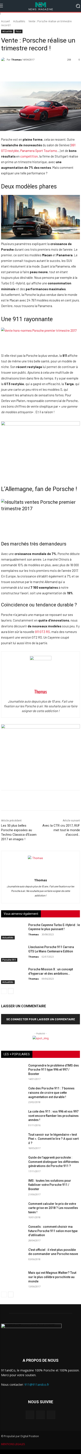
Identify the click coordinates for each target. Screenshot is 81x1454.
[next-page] (10, 991)
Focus (18, 31)
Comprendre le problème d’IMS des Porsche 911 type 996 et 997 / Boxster (53, 1070)
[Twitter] (51, 1415)
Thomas (16, 59)
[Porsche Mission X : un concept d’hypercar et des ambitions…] (13, 975)
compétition (29, 156)
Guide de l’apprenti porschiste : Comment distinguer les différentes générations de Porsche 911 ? (53, 1162)
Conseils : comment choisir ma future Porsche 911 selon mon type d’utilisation (53, 1231)
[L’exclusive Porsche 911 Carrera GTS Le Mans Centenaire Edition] (13, 953)
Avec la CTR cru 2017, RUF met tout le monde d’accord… (61, 830)
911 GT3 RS (42, 632)
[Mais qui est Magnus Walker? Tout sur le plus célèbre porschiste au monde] (13, 1279)
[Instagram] (40, 1415)
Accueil (5, 21)
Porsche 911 (9, 959)
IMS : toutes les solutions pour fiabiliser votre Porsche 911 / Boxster (49, 1185)
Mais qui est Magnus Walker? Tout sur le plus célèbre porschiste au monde (52, 1277)
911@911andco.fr (36, 1384)
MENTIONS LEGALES (13, 1444)
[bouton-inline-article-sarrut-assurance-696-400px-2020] (40, 727)
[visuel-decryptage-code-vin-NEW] (40, 424)
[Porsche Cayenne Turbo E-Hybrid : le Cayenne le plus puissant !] (13, 931)
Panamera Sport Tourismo (38, 151)
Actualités (19, 21)
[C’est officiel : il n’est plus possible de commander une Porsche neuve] (13, 1256)
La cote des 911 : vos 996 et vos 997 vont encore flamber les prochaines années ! (53, 1116)
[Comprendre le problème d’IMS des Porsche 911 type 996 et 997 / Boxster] (13, 1071)
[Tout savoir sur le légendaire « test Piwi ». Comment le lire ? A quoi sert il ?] (13, 1141)
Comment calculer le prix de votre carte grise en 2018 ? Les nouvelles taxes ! (53, 1208)
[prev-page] (3, 991)
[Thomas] (4, 59)
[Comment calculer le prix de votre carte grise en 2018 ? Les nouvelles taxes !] (13, 1210)
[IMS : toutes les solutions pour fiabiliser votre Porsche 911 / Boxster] (13, 1187)
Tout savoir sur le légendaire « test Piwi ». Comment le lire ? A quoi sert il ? (53, 1139)
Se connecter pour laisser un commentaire (40, 1019)
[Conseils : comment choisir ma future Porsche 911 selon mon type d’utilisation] (13, 1233)
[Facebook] (30, 1415)
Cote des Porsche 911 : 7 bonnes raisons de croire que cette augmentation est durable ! (51, 1092)
